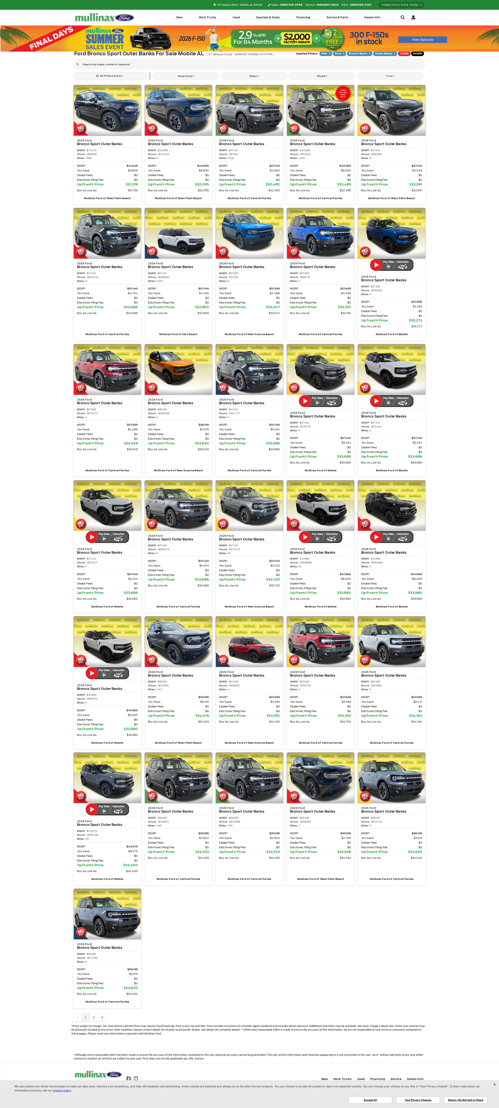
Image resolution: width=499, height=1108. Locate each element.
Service (396, 1079)
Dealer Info (372, 17)
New (179, 17)
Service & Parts (337, 17)
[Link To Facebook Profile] (129, 1078)
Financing (303, 17)
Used (236, 17)
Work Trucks (207, 17)
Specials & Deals (268, 17)
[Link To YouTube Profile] (136, 1078)
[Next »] (102, 1017)
